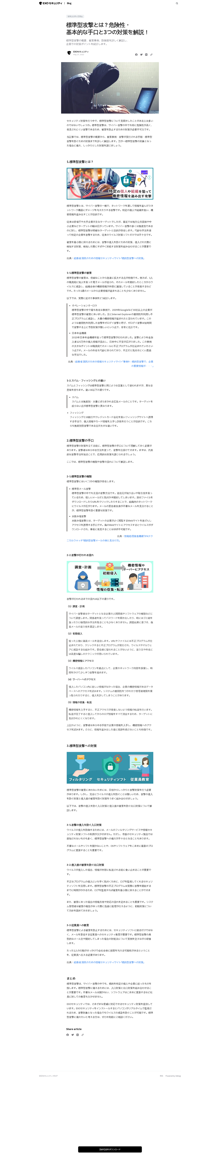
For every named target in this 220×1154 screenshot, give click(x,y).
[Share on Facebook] (136, 54)
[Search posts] (177, 3)
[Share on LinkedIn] (146, 54)
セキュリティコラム (75, 16)
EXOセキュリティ (81, 51)
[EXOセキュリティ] (69, 53)
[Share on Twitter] (141, 54)
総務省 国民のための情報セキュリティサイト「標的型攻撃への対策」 (109, 258)
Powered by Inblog (173, 1076)
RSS (161, 1076)
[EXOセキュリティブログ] (50, 3)
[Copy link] (151, 54)
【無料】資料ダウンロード (110, 1149)
